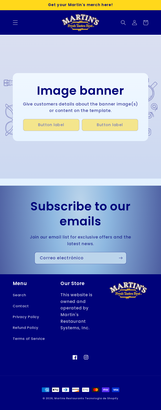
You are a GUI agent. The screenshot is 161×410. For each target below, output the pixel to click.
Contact (21, 306)
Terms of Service (29, 338)
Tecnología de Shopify (101, 398)
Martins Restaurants (69, 398)
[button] (15, 22)
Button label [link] (51, 124)
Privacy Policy (26, 316)
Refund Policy (25, 327)
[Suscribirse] (120, 258)
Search (19, 295)
